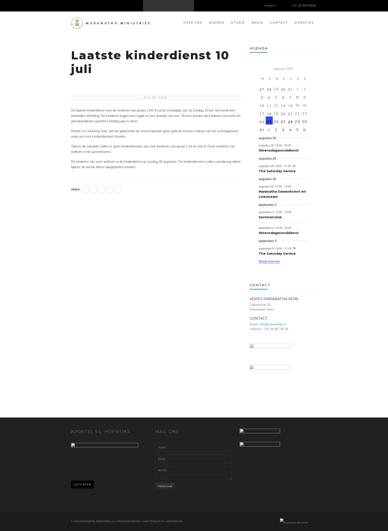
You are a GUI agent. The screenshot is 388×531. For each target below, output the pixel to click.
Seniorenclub (270, 217)
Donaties (304, 22)
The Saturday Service (277, 171)
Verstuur (165, 486)
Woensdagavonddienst (279, 150)
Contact (279, 22)
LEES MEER (82, 484)
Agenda (216, 22)
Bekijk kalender (269, 261)
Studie (238, 22)
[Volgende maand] (305, 67)
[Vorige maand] (261, 67)
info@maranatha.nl (273, 324)
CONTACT (270, 5)
